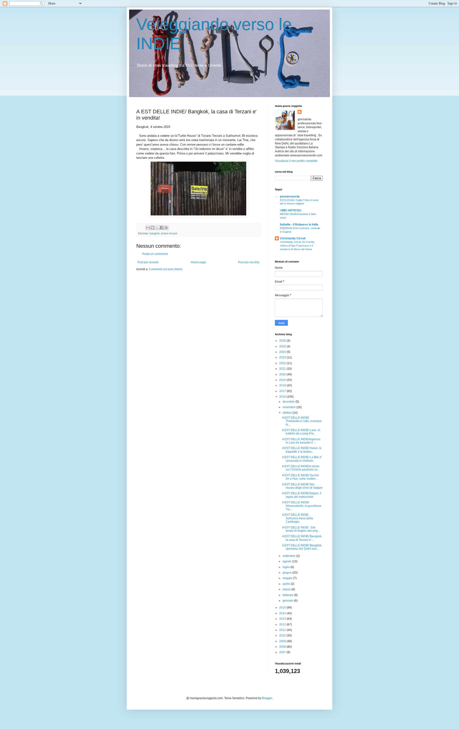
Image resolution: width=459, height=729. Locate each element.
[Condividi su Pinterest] (166, 227)
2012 (283, 624)
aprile (287, 584)
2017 (283, 391)
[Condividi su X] (157, 227)
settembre (289, 556)
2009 (283, 641)
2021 (283, 368)
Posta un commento (155, 254)
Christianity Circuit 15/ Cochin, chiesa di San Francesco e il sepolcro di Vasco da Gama (297, 246)
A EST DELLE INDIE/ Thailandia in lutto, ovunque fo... (302, 421)
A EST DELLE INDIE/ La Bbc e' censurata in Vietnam (302, 458)
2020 (283, 374)
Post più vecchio (248, 262)
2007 (283, 652)
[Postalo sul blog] (152, 227)
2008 (283, 646)
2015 (283, 607)
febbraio (288, 595)
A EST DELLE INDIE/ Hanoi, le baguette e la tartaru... (302, 449)
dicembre (289, 401)
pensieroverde (290, 196)
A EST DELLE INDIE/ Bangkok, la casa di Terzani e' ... (302, 538)
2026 (283, 340)
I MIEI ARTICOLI (290, 210)
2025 (283, 346)
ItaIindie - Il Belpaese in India (299, 224)
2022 (283, 363)
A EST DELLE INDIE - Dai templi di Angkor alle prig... (301, 529)
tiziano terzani (169, 233)
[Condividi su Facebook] (161, 227)
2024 (283, 352)
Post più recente (147, 262)
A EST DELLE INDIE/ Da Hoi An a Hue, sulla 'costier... (300, 477)
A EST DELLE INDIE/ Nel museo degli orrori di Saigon (302, 486)
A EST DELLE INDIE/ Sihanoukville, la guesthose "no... (302, 506)
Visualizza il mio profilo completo (296, 161)
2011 (283, 630)
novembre (289, 407)
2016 (283, 396)
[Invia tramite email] (148, 227)
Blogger (267, 698)
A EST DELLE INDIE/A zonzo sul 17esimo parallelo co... (301, 468)
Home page (198, 262)
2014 (283, 613)
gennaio (288, 600)
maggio (288, 578)
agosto (287, 561)
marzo (287, 589)
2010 (283, 635)
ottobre (287, 412)
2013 (283, 618)
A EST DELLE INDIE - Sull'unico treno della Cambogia (297, 518)
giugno (287, 572)
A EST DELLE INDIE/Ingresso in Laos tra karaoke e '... (301, 441)
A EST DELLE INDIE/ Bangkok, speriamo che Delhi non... (302, 547)
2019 (283, 380)
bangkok (155, 233)
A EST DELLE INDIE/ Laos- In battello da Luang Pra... (301, 431)
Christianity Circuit (293, 238)
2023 (283, 357)
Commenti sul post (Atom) (165, 269)
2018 (283, 385)
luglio (286, 567)
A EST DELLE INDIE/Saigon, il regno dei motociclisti (301, 495)
